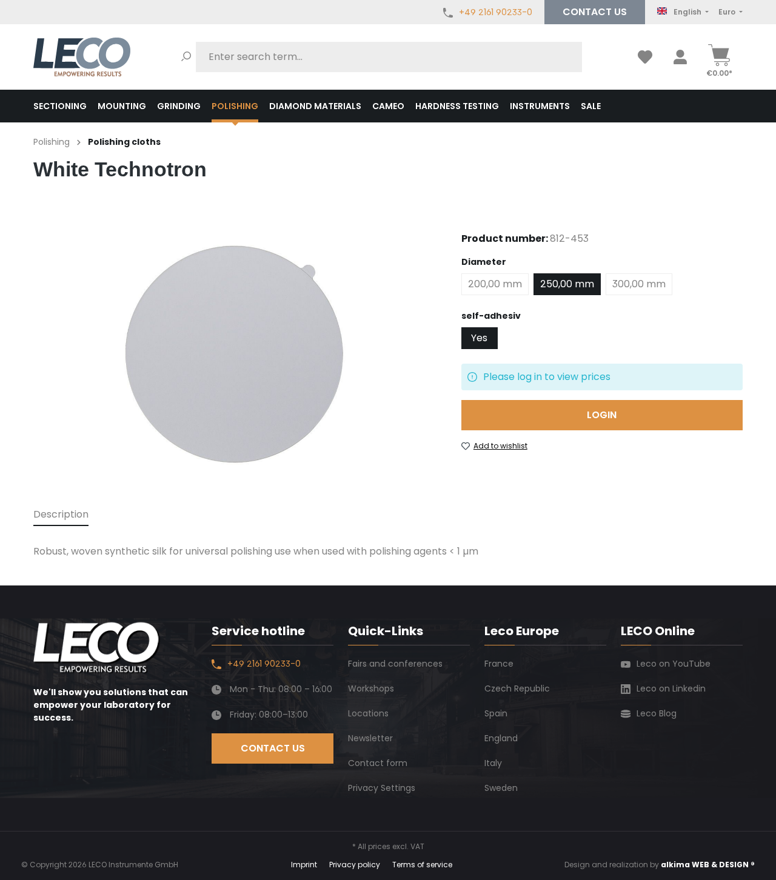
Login (602, 415)
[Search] (186, 57)
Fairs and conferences (395, 664)
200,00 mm (495, 284)
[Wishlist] (645, 57)
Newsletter (370, 738)
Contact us (595, 12)
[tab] (61, 515)
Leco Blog (657, 713)
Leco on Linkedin (671, 688)
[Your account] (680, 57)
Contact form (377, 763)
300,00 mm (639, 284)
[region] (235, 352)
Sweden (501, 788)
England (501, 738)
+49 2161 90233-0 (495, 12)
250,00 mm (567, 284)
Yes (479, 338)
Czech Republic (517, 688)
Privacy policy (354, 864)
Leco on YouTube (674, 664)
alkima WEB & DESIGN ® (708, 864)
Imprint (304, 864)
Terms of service (422, 864)
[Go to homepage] (81, 57)
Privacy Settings (381, 788)
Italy (493, 763)
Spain (495, 713)
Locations (368, 713)
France (498, 664)
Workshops (371, 688)
